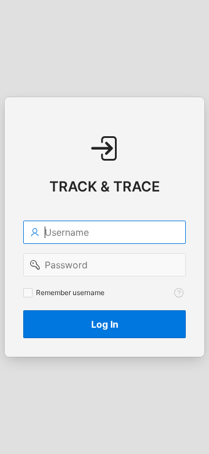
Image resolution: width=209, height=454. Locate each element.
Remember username (70, 292)
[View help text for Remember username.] (179, 293)
